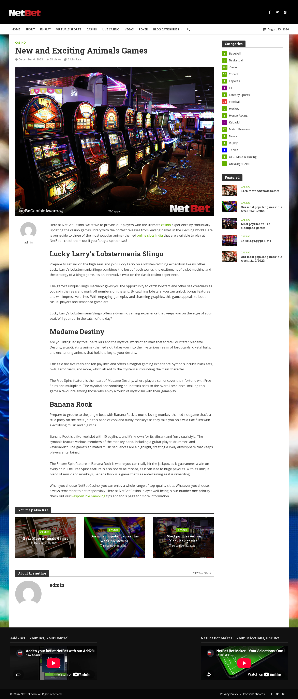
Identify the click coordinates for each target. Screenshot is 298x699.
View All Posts (202, 572)
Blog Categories (166, 29)
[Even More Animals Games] (229, 190)
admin (28, 242)
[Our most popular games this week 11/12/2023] (229, 256)
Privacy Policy (229, 694)
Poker (143, 29)
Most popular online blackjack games (183, 538)
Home (16, 29)
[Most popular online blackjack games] (229, 223)
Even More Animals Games (45, 538)
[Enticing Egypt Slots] (229, 240)
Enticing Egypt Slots (256, 241)
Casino (92, 29)
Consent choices (254, 694)
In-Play (45, 29)
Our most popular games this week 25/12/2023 (114, 538)
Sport (30, 29)
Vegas (129, 29)
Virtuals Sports (68, 29)
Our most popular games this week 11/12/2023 (261, 259)
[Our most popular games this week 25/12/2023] (229, 206)
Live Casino (110, 29)
